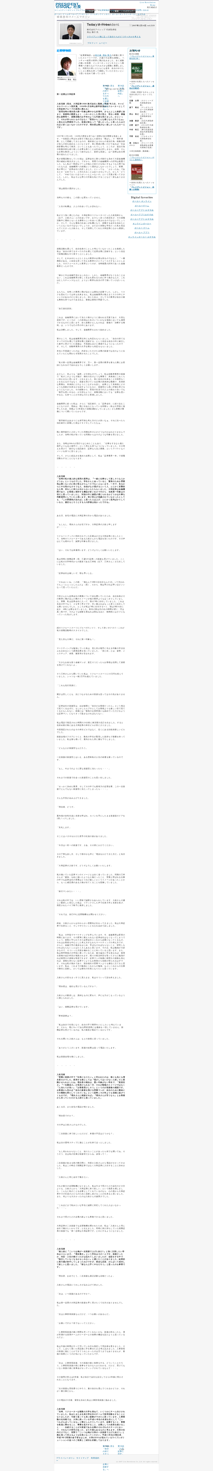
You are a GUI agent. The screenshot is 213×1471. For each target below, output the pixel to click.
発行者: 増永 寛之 (103, 55)
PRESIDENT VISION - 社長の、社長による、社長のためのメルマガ (70, 5)
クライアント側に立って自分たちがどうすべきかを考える (114, 37)
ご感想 (112, 10)
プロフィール (92, 43)
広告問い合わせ (142, 10)
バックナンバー (126, 10)
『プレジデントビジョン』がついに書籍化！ (141, 158)
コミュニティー (61, 10)
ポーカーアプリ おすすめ (142, 210)
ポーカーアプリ (75, 14)
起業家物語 (105, 10)
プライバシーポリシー (65, 1459)
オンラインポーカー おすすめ (132, 14)
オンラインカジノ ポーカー (108, 14)
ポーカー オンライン (142, 201)
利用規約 (95, 1458)
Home (152, 5)
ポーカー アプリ (142, 233)
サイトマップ (82, 1458)
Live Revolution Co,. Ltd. (148, 2)
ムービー (103, 43)
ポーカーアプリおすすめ (142, 215)
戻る (112, 86)
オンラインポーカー (142, 224)
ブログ (88, 10)
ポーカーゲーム (142, 206)
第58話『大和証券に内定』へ (121, 86)
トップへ (121, 1449)
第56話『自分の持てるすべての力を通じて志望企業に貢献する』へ (106, 86)
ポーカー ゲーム (61, 14)
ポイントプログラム (76, 10)
